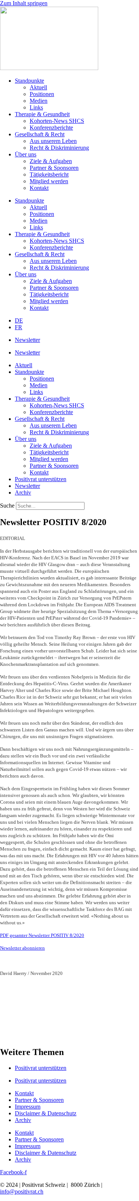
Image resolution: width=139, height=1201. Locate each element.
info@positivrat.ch (21, 1191)
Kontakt (39, 188)
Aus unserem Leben (53, 141)
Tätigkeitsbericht (49, 174)
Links (36, 107)
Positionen (42, 94)
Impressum (27, 1106)
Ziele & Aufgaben (51, 161)
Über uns (25, 154)
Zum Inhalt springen (23, 3)
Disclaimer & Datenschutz (45, 1113)
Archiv (23, 492)
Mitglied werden (49, 181)
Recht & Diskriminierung (59, 147)
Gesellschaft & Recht (39, 134)
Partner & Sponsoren (54, 168)
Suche (7, 505)
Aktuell (38, 87)
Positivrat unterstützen (40, 479)
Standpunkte (29, 80)
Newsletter (27, 340)
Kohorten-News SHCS (57, 121)
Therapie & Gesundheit (42, 114)
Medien (38, 101)
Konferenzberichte (51, 127)
